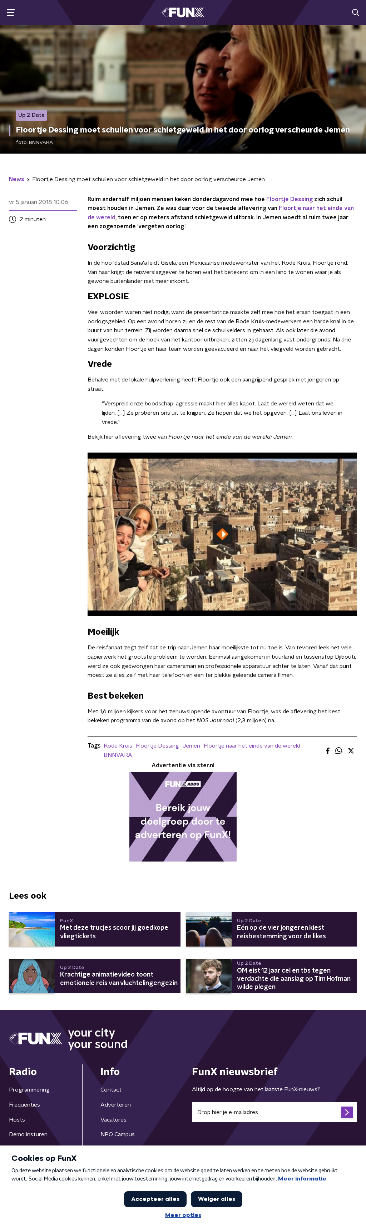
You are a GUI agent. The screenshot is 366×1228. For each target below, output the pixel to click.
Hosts (17, 1120)
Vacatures (113, 1120)
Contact (111, 1090)
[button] (11, 12)
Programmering (29, 1090)
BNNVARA (118, 755)
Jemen (191, 746)
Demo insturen (28, 1134)
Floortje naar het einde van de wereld (252, 746)
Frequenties (24, 1105)
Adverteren (115, 1105)
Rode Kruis (118, 746)
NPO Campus (117, 1134)
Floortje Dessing (289, 199)
